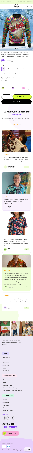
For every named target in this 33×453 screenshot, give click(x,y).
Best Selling (6, 370)
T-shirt (5, 368)
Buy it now (16, 101)
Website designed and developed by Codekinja (14, 450)
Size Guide (6, 402)
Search (5, 399)
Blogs (5, 407)
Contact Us (6, 380)
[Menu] (2, 6)
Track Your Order (8, 410)
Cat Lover (6, 362)
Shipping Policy (7, 385)
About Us (6, 405)
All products (6, 357)
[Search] (5, 6)
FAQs (4, 382)
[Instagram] (4, 418)
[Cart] (31, 6)
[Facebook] (12, 418)
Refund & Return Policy (10, 388)
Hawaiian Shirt (7, 360)
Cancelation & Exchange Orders (12, 390)
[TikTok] (8, 418)
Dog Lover (6, 365)
